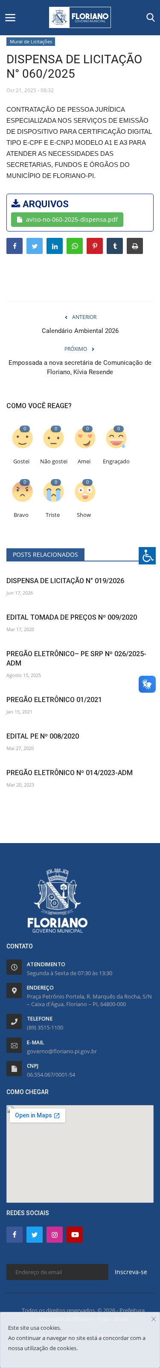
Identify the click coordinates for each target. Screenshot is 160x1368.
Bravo (21, 515)
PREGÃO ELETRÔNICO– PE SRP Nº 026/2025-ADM (76, 658)
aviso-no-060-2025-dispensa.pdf (72, 219)
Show (84, 515)
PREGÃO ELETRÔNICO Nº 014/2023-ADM (69, 773)
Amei (84, 461)
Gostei (21, 461)
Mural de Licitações (31, 41)
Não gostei (53, 461)
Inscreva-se (131, 1272)
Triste (53, 515)
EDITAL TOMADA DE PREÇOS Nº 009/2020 (71, 617)
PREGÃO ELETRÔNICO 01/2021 (54, 700)
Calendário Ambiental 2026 (80, 331)
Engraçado (116, 461)
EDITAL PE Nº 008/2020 (42, 736)
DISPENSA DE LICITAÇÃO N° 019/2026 (65, 581)
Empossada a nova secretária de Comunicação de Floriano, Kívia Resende (80, 367)
